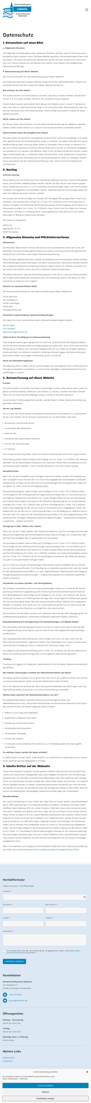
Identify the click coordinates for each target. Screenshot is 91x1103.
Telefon (50, 918)
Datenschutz (13, 1079)
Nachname (51, 904)
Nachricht (8, 931)
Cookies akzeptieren (45, 1086)
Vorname (8, 904)
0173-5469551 (9, 329)
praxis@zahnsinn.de (18, 1000)
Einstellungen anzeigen (45, 1098)
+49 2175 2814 (15, 995)
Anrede (7, 891)
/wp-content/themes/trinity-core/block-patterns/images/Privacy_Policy (45, 849)
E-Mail (6, 918)
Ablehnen (45, 1092)
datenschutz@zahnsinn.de (15, 332)
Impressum (23, 1079)
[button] (87, 1072)
